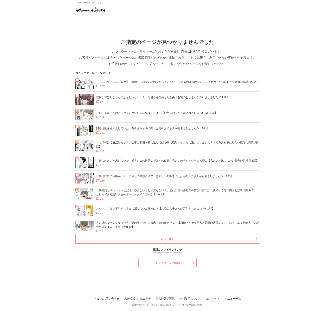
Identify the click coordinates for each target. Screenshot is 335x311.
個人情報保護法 (165, 298)
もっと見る (167, 239)
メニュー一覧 (232, 298)
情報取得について (190, 298)
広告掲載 (129, 298)
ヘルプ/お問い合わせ (106, 298)
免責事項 (145, 298)
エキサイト (213, 298)
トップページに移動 (167, 262)
